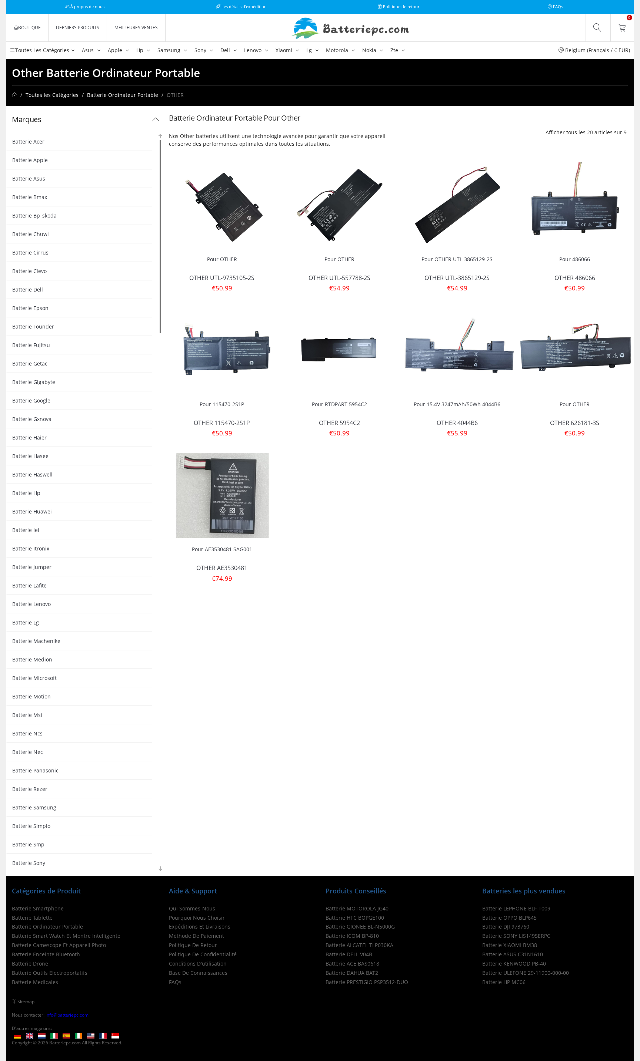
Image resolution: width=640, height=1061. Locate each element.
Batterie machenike (36, 640)
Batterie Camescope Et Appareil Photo (59, 945)
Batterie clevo (29, 270)
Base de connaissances (198, 972)
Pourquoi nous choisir (197, 917)
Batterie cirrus (30, 252)
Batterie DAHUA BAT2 (352, 972)
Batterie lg (25, 622)
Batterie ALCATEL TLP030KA (359, 945)
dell (225, 50)
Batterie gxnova (31, 418)
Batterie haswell (32, 474)
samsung (169, 50)
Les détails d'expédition (243, 6)
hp (140, 50)
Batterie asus (28, 178)
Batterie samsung (34, 807)
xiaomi (285, 50)
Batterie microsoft (34, 677)
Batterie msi (27, 714)
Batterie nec (27, 751)
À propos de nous (86, 6)
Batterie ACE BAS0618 (352, 963)
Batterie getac (29, 363)
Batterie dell (27, 289)
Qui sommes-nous (192, 908)
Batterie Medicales (35, 982)
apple (116, 50)
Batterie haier (29, 437)
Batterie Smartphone (38, 908)
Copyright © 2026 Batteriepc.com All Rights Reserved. (67, 1042)
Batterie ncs (27, 733)
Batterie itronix (30, 548)
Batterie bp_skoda (34, 215)
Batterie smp (28, 844)
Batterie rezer (29, 788)
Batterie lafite (29, 585)
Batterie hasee (30, 455)
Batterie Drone (30, 963)
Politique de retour (400, 6)
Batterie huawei (32, 511)
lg (309, 50)
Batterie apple (30, 160)
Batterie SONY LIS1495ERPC (516, 935)
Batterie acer (28, 141)
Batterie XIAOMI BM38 (509, 945)
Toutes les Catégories (52, 94)
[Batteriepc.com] (351, 28)
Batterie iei (25, 529)
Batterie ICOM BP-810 (352, 935)
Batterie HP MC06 (504, 982)
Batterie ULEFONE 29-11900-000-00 (525, 972)
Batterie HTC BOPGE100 (355, 917)
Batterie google (31, 400)
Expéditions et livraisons (199, 926)
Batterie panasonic (35, 770)
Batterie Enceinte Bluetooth (46, 954)
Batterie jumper (31, 566)
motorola (338, 50)
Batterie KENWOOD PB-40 (514, 963)
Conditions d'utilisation (198, 963)
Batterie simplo (31, 825)
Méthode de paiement (196, 935)
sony (201, 50)
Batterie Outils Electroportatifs (49, 972)
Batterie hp (26, 492)
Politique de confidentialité (203, 954)
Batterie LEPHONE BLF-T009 (516, 908)
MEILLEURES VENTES (136, 27)
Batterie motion (31, 696)
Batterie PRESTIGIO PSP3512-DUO (367, 982)
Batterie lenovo (31, 603)
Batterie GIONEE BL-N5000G (360, 926)
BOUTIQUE (29, 27)
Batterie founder (33, 326)
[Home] (14, 94)
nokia (370, 50)
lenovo (253, 50)
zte (395, 50)
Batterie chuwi (30, 234)
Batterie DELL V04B (349, 954)
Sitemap (25, 1001)
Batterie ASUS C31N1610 (512, 954)
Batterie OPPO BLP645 (509, 917)
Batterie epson (30, 307)
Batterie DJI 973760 (505, 926)
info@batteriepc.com (67, 1015)
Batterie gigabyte (33, 381)
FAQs (557, 6)
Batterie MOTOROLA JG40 (357, 908)
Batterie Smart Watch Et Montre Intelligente (66, 935)
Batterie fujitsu (31, 344)
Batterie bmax (29, 197)
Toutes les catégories (42, 50)
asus (88, 50)
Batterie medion (32, 659)
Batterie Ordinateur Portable (122, 94)
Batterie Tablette (32, 917)
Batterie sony (28, 862)
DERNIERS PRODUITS (77, 27)
